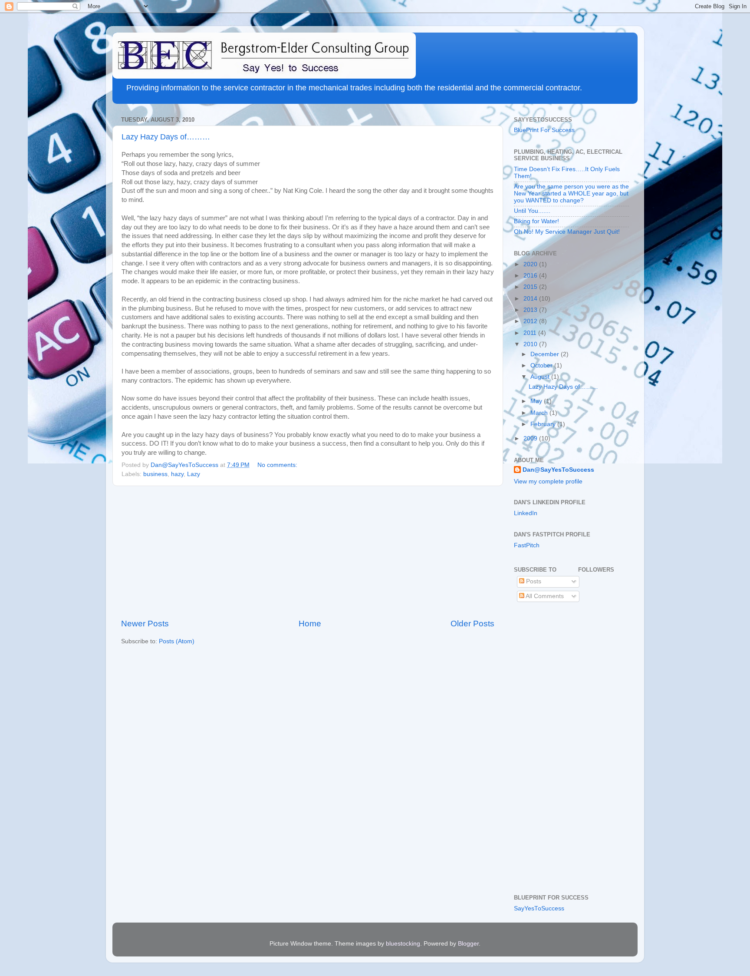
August (540, 377)
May (537, 401)
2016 (531, 275)
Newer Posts (145, 623)
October (542, 365)
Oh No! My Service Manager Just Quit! (567, 231)
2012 (531, 321)
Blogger (468, 943)
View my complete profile (548, 481)
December (545, 354)
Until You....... (532, 211)
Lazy (193, 474)
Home (310, 623)
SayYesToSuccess (539, 908)
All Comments (544, 596)
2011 (530, 333)
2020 (531, 264)
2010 (531, 344)
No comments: (278, 465)
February (543, 424)
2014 (531, 298)
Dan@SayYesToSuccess (558, 469)
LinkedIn (525, 513)
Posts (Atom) (176, 641)
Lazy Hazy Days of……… (166, 136)
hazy (177, 474)
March (539, 413)
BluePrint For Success (544, 130)
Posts (532, 581)
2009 (531, 438)
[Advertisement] (308, 552)
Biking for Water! (536, 221)
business (155, 474)
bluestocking (403, 943)
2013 (531, 310)
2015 (531, 287)
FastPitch (526, 545)
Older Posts (472, 623)
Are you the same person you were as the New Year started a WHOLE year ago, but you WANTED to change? (571, 193)
